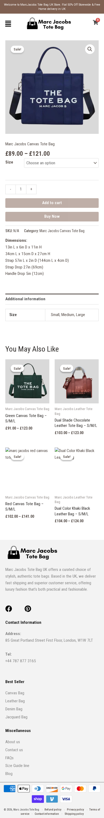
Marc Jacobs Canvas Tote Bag (30, 144)
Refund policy (53, 809)
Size (9, 162)
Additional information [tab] (25, 299)
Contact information (47, 814)
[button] (8, 23)
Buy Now (52, 216)
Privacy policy (75, 809)
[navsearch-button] (87, 23)
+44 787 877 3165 (20, 661)
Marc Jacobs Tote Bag (26, 809)
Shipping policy (74, 814)
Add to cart (52, 202)
